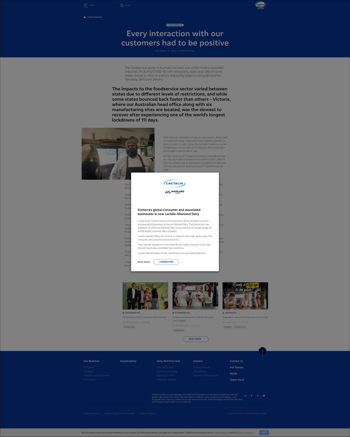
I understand (166, 262)
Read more (144, 262)
